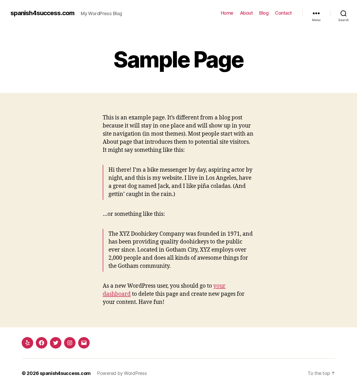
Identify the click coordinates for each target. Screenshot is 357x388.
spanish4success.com (42, 13)
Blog (263, 13)
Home (227, 13)
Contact (283, 13)
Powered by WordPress (122, 373)
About (246, 13)
